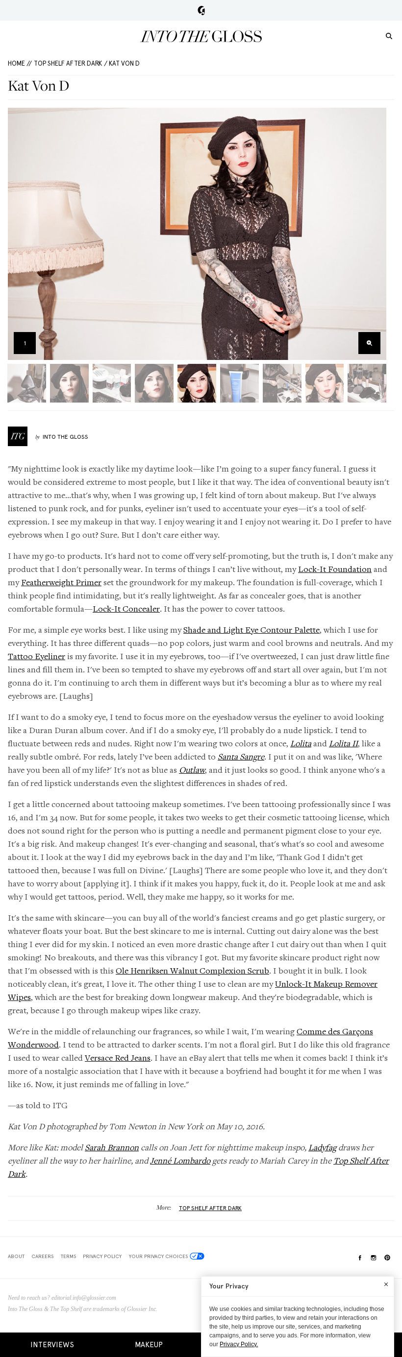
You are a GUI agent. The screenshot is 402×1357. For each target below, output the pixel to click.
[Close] (386, 1284)
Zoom (369, 343)
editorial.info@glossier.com (83, 1297)
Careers (42, 1256)
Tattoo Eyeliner (36, 656)
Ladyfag (322, 1147)
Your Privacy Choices (158, 1256)
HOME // (20, 63)
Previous (18, 233)
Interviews (52, 1344)
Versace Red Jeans (118, 1057)
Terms (68, 1256)
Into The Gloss (65, 436)
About (16, 1256)
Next (375, 233)
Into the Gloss (201, 36)
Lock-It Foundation (335, 568)
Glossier (201, 10)
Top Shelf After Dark (68, 63)
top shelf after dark (210, 1208)
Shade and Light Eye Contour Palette (251, 629)
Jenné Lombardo (180, 1160)
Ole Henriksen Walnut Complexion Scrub (192, 970)
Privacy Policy (102, 1256)
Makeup (149, 1344)
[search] (389, 35)
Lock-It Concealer (126, 608)
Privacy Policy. (239, 1344)
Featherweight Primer (61, 582)
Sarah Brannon (112, 1147)
